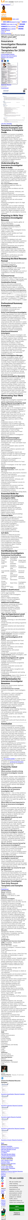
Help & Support (5, 4)
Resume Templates (6, 1146)
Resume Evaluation (6, 1157)
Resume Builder (6, 19)
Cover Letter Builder (7, 1166)
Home (3, 32)
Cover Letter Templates (8, 1168)
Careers (3, 1201)
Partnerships (5, 1203)
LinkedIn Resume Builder (8, 1155)
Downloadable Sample (7, 54)
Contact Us (4, 1190)
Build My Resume (6, 84)
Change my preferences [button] (17, 1213)
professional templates (16, 762)
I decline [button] (17, 1209)
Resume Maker (5, 1151)
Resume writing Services (8, 1163)
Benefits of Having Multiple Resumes (12, 1171)
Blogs (2, 1193)
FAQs (2, 1191)
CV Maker (4, 1152)
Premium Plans (5, 1162)
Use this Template (6, 123)
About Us (4, 1200)
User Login (15, 19)
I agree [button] (17, 1206)
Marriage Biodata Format (8, 1149)
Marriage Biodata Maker (8, 1154)
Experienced (4, 88)
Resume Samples (6, 33)
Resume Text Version (7, 57)
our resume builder (9, 758)
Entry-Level (3, 86)
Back (2, 1143)
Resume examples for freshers (10, 1148)
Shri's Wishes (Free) (7, 1160)
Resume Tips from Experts (9, 56)
